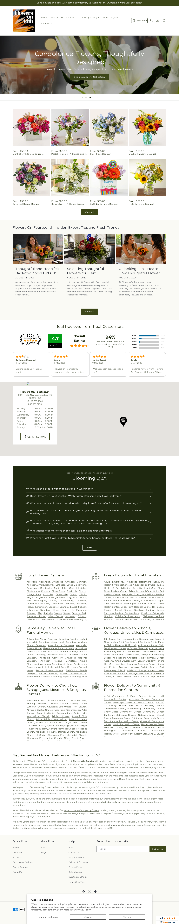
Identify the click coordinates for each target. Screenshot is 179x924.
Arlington (31, 585)
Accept (88, 917)
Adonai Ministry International (51, 719)
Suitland (82, 616)
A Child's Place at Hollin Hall (120, 645)
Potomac (31, 613)
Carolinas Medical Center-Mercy (121, 613)
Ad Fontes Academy (116, 667)
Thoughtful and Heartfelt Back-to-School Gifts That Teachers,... (37, 271)
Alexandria (44, 581)
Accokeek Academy (126, 664)
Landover (53, 607)
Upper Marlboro (64, 619)
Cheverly (45, 591)
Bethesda (60, 585)
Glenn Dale (57, 603)
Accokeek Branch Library (151, 664)
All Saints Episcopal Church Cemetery (57, 651)
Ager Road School (142, 673)
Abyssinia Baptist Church (40, 710)
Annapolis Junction (75, 581)
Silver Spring (55, 616)
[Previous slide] (75, 97)
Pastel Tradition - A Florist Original (69, 154)
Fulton (53, 600)
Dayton (73, 594)
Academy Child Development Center (124, 661)
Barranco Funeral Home (73, 673)
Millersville (32, 610)
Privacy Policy (83, 909)
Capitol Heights (77, 588)
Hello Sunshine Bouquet (141, 204)
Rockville (48, 613)
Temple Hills (48, 619)
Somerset (70, 616)
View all (89, 212)
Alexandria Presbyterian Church (44, 738)
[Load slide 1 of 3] (82, 97)
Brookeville (46, 588)
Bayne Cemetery (71, 676)
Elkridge (53, 597)
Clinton (82, 591)
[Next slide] (97, 97)
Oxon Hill (67, 610)
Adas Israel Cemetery (63, 642)
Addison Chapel (61, 716)
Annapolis (57, 581)
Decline (127, 917)
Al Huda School (122, 676)
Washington (80, 619)
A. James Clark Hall (137, 648)
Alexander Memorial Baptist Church (55, 731)
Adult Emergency (114, 581)
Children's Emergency (127, 616)
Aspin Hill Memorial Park (52, 667)
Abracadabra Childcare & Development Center (138, 657)
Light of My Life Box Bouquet (28, 154)
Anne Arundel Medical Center (130, 597)
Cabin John (60, 588)
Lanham (64, 607)
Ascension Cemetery (51, 664)
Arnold (40, 585)
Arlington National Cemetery (58, 661)
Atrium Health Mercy (129, 600)
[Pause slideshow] (104, 97)
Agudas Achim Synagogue (60, 725)
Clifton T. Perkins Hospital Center (132, 619)
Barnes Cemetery (48, 673)
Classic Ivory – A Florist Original (68, 204)
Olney (56, 610)
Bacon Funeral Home (49, 670)
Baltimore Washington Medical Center (133, 603)
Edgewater (42, 597)
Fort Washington (36, 600)
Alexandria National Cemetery (58, 648)
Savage (58, 613)
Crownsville (62, 594)
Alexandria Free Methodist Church (67, 735)
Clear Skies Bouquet (100, 154)
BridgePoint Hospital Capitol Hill (138, 607)
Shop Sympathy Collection (89, 77)
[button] (56, 17)
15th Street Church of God (40, 700)
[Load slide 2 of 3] (86, 97)
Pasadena (81, 610)
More (89, 547)
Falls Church (79, 597)
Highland (69, 603)
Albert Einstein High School (148, 676)
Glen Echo (43, 603)
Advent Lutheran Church (50, 722)
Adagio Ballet (139, 667)
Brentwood (32, 588)
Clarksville (72, 591)
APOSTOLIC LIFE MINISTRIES (70, 700)
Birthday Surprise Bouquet (104, 204)
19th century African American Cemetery (48, 639)
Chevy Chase (58, 591)
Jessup (30, 607)
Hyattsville (81, 603)
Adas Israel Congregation (67, 710)
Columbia (48, 594)
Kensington (41, 607)
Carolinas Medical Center (149, 610)
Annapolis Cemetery (51, 657)
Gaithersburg (66, 600)
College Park (34, 594)
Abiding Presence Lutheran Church (47, 703)
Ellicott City (65, 597)
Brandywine (80, 585)
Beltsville (50, 585)
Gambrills (32, 603)
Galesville (81, 600)
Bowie (70, 585)
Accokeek (32, 581)
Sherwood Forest (36, 616)
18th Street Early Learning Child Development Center (133, 639)
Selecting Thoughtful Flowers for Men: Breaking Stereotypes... (87, 271)
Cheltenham (33, 591)
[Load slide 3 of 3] (90, 97)
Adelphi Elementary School (118, 673)
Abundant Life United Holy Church (66, 706)
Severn (66, 613)
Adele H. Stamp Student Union (145, 670)
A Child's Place (156, 642)
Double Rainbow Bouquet (142, 154)
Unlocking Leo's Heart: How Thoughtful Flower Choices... (139, 271)
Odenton (45, 610)
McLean (82, 607)
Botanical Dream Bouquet (26, 204)
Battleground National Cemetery (44, 676)
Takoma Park (34, 619)
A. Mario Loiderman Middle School (143, 651)
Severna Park (79, 613)
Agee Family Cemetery (61, 645)
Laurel (73, 607)
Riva (40, 613)
